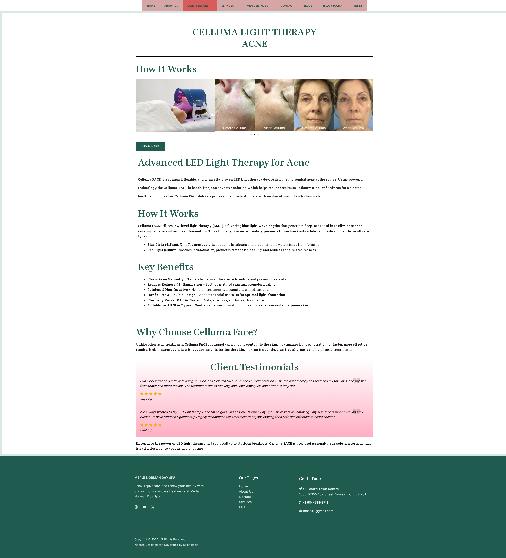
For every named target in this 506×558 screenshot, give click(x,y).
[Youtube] (144, 507)
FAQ (242, 507)
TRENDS (357, 5)
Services (227, 5)
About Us (171, 5)
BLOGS (307, 5)
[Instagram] (136, 507)
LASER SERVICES (197, 5)
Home (151, 5)
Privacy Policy (332, 5)
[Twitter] (153, 507)
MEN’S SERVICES (257, 5)
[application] (210, 5)
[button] (140, 105)
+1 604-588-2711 (315, 502)
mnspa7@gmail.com (318, 511)
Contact (287, 5)
